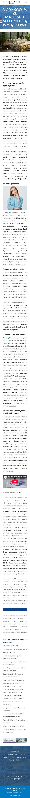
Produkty (6, 338)
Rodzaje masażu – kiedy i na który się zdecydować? (14, 703)
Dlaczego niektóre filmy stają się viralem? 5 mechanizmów (13, 675)
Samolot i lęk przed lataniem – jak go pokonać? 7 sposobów (14, 669)
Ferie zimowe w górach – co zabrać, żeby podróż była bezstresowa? (13, 685)
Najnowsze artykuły (12, 792)
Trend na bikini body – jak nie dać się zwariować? (14, 721)
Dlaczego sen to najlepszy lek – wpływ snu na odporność (14, 731)
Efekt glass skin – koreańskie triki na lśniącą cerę (14, 709)
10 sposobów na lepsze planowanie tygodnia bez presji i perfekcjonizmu (14, 691)
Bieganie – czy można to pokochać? (13, 726)
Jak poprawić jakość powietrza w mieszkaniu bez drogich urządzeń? (13, 697)
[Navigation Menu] (26, 2)
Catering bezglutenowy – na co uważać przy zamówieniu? (15, 663)
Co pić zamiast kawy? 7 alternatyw (13, 680)
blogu (10, 642)
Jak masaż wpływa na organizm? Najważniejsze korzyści (12, 657)
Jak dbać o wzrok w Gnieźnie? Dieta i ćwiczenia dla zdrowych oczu (14, 715)
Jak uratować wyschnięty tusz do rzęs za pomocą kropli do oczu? (15, 651)
